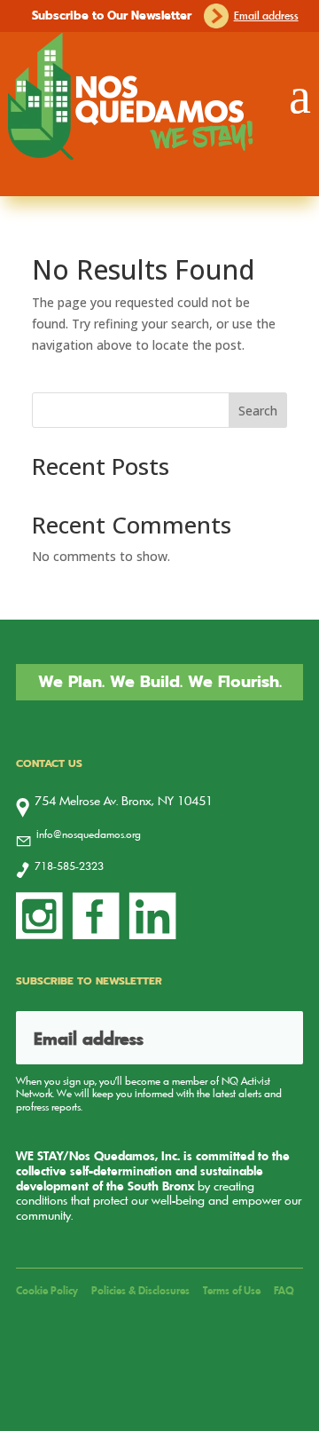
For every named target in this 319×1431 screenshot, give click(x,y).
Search (257, 410)
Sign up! (267, 1037)
